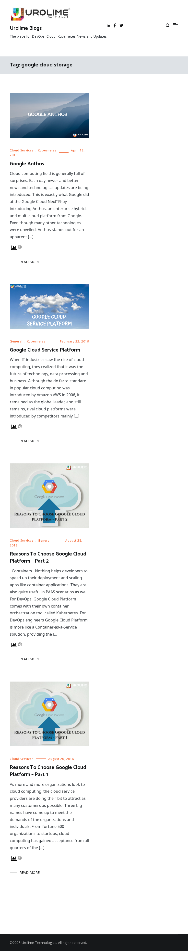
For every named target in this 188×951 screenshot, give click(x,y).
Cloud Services (22, 150)
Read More (30, 261)
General (16, 341)
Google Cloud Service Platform (45, 350)
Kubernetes (47, 150)
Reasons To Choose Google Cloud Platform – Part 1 (48, 771)
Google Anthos (27, 164)
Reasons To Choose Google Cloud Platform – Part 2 (48, 557)
